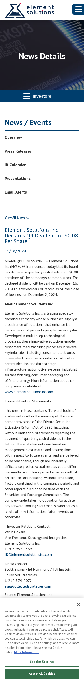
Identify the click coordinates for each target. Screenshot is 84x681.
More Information (26, 652)
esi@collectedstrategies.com (28, 586)
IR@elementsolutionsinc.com (28, 554)
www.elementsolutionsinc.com (29, 391)
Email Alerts (16, 192)
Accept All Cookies (42, 674)
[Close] (78, 604)
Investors (42, 96)
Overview (13, 137)
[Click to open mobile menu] (78, 9)
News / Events (28, 122)
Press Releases (18, 151)
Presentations (18, 178)
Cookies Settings (42, 662)
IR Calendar (15, 164)
